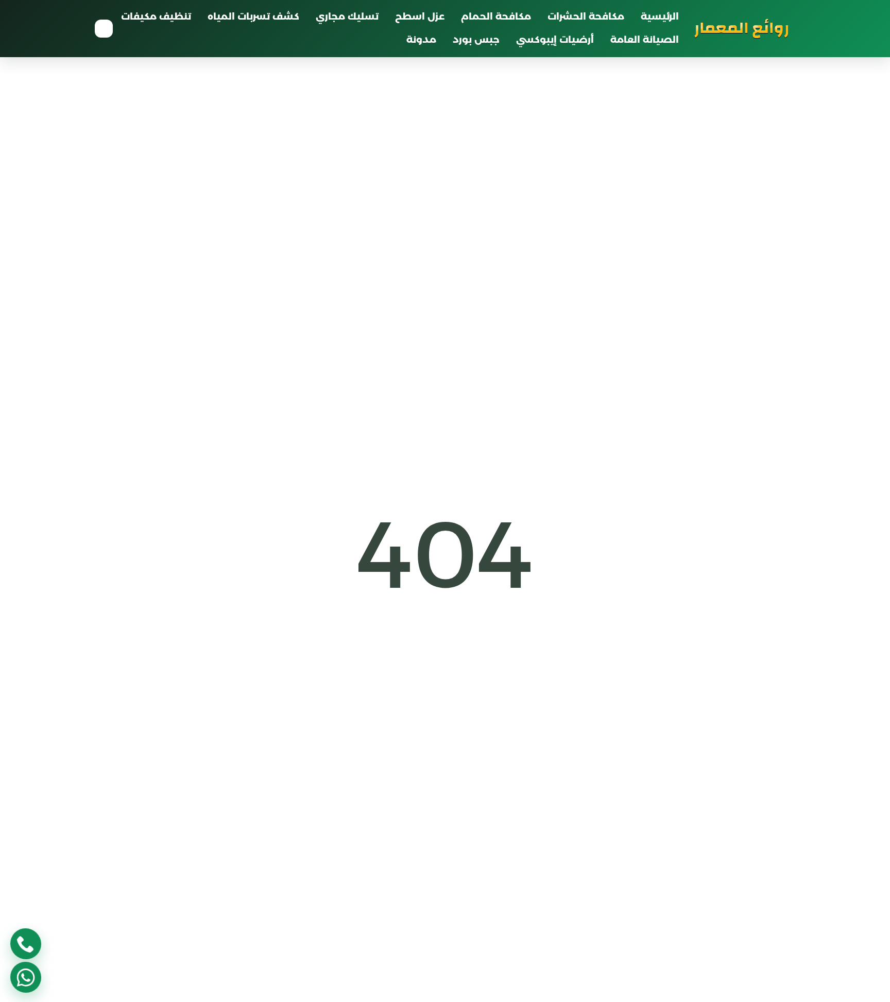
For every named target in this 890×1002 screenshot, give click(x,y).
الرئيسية (660, 16)
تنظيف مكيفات (156, 16)
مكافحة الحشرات (585, 16)
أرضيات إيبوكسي (555, 39)
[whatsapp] (26, 978)
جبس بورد (476, 39)
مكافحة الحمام (496, 16)
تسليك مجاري (347, 16)
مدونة (421, 39)
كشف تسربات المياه (253, 16)
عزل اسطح (419, 16)
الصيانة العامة (644, 39)
